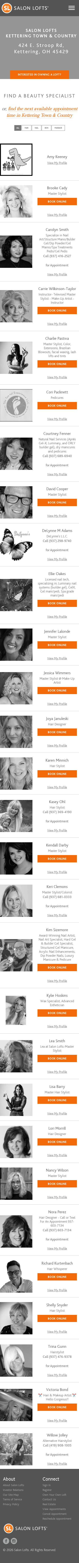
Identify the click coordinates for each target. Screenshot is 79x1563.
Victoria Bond (57, 1390)
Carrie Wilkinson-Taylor (57, 289)
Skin (46, 128)
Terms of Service (12, 1499)
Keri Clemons (57, 887)
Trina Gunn (57, 1346)
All (17, 128)
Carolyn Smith (57, 230)
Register (47, 1490)
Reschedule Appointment (57, 1518)
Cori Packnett (57, 392)
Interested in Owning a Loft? (39, 74)
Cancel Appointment (55, 1513)
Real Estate (49, 1504)
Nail (36, 128)
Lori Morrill (57, 1128)
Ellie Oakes (57, 574)
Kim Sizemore (57, 930)
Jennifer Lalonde (57, 631)
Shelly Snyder (57, 1305)
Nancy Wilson (57, 1170)
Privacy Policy (11, 1504)
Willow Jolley (57, 1435)
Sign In (47, 1485)
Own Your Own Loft (54, 1494)
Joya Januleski (57, 719)
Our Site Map (11, 1494)
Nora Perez (57, 1212)
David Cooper (57, 489)
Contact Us (49, 1499)
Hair (26, 128)
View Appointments (54, 1509)
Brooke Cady (57, 188)
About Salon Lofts (13, 1485)
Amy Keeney (57, 157)
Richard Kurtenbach (57, 1263)
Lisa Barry (57, 1087)
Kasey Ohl (57, 802)
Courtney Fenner (57, 434)
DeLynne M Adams (57, 531)
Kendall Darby (57, 845)
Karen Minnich (57, 760)
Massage (58, 128)
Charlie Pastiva (57, 338)
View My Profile (57, 163)
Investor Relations (13, 1490)
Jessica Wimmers (57, 673)
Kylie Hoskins (57, 995)
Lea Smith (57, 1041)
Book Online (57, 201)
